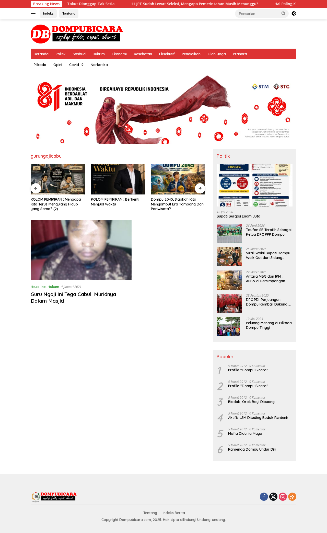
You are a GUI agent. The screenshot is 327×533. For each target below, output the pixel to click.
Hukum (53, 286)
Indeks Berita (174, 512)
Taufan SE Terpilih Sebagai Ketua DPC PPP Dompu (268, 232)
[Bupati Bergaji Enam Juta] (255, 185)
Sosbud (79, 54)
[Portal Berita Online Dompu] (77, 33)
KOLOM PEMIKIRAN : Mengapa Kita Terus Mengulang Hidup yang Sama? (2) (56, 204)
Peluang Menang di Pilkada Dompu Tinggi (269, 325)
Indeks (48, 13)
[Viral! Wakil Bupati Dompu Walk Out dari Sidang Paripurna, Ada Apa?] (229, 256)
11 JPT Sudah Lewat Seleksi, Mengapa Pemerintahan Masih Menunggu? (178, 4)
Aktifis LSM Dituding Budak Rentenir (258, 417)
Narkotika (99, 64)
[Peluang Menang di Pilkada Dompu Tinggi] (228, 326)
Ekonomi (119, 54)
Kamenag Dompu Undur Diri (252, 449)
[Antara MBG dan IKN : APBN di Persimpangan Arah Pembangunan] (229, 280)
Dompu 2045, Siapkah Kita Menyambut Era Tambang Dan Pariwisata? (177, 204)
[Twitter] (273, 497)
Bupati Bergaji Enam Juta (238, 216)
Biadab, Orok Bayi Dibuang (251, 401)
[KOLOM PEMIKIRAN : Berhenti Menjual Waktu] (118, 179)
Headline (38, 286)
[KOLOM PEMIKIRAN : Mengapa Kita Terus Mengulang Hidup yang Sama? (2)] (58, 179)
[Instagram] (283, 497)
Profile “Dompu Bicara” (248, 370)
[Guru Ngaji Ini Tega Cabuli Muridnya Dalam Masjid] (81, 250)
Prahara (240, 54)
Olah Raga (217, 54)
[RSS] (292, 497)
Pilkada (40, 64)
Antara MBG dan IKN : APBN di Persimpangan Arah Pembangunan (265, 278)
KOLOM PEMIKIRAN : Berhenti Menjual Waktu (115, 201)
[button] (283, 13)
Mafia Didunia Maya (245, 433)
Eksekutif (167, 54)
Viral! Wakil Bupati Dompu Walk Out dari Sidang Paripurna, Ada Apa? (268, 255)
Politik (61, 54)
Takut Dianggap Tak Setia (75, 4)
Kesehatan (143, 54)
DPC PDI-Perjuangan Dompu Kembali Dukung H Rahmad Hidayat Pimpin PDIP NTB (268, 302)
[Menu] (34, 13)
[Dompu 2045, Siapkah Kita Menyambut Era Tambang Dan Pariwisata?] (178, 179)
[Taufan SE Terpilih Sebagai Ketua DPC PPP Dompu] (229, 233)
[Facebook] (264, 497)
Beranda (41, 54)
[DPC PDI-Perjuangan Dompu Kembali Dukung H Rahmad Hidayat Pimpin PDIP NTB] (229, 303)
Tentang (68, 13)
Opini (57, 64)
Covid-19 (76, 64)
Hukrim (99, 54)
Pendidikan (191, 54)
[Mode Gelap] (293, 13)
